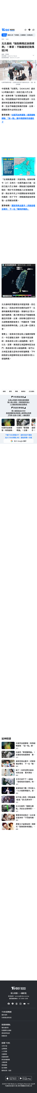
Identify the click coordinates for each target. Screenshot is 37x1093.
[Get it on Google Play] (25, 1078)
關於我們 (4, 1015)
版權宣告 (4, 1036)
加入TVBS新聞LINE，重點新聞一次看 (18, 437)
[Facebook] (9, 1004)
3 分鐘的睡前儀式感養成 (18, 404)
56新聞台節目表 (6, 1017)
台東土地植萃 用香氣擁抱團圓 (18, 400)
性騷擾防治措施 (6, 1030)
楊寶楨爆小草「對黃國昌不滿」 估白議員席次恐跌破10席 (21, 35)
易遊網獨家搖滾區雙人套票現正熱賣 (18, 413)
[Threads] (17, 1004)
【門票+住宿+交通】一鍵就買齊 (18, 415)
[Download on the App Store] (11, 1078)
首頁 (3, 39)
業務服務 (4, 1065)
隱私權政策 (5, 1028)
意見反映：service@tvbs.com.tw (18, 996)
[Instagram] (20, 1004)
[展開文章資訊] (33, 55)
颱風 (4, 391)
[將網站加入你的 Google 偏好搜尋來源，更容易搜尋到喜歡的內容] (19, 441)
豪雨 (10, 391)
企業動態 (4, 1049)
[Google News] (28, 1004)
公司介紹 (4, 1046)
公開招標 (4, 1062)
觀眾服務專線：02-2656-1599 (18, 998)
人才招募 (4, 1051)
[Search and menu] (33, 30)
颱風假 (23, 391)
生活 (7, 39)
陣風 (16, 391)
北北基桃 (31, 391)
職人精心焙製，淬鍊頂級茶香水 (18, 402)
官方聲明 (4, 1068)
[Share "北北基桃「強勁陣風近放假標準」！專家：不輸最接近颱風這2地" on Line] (29, 30)
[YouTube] (24, 1004)
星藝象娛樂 (5, 1057)
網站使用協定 (6, 1033)
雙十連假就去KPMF (19, 411)
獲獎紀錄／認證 (6, 1070)
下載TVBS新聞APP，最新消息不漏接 (18, 435)
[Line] (13, 1004)
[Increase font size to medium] (25, 30)
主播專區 (4, 1054)
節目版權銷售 (6, 1059)
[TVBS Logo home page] (8, 30)
